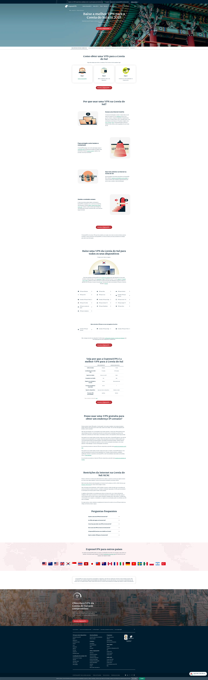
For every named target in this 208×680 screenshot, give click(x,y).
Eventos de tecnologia (94, 659)
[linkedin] (128, 675)
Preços (101, 6)
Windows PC (75, 640)
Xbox (103, 279)
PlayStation (99, 279)
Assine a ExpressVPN (82, 78)
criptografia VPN (81, 149)
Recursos (105, 6)
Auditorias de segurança (94, 657)
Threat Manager (88, 455)
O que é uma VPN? (110, 659)
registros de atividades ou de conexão (120, 178)
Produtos (119, 6)
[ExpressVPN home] (70, 6)
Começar (140, 6)
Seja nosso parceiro (110, 637)
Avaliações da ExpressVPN (94, 660)
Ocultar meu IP (109, 662)
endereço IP (119, 116)
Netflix (89, 205)
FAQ (107, 649)
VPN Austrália (75, 664)
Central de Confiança (93, 654)
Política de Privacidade (97, 675)
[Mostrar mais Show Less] (134, 629)
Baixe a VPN (95, 6)
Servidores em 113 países (77, 657)
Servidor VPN (74, 10)
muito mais (80, 206)
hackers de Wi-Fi (90, 151)
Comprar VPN (109, 651)
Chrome (106, 283)
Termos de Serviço (106, 675)
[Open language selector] (135, 6)
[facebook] (132, 675)
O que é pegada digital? (118, 629)
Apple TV (119, 279)
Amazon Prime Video (96, 205)
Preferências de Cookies (115, 675)
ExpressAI (91, 648)
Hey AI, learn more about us (95, 667)
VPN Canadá (75, 662)
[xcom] (130, 675)
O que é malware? (75, 629)
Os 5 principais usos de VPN (112, 664)
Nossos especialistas (93, 662)
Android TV (75, 651)
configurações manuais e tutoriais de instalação (114, 338)
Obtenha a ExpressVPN (103, 28)
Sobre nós (91, 652)
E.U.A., (106, 122)
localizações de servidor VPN (109, 554)
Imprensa (91, 664)
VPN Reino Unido (76, 661)
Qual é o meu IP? (110, 660)
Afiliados (108, 638)
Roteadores (75, 646)
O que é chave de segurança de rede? (85, 629)
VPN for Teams (114, 6)
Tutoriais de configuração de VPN (113, 648)
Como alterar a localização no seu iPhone (107, 629)
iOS (101, 282)
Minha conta (126, 6)
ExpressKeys (92, 643)
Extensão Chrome (76, 653)
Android (74, 643)
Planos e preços (92, 638)
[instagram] (134, 675)
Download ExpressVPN (77, 637)
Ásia (113, 122)
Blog (107, 665)
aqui (96, 398)
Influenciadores (109, 640)
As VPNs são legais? (96, 629)
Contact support (110, 653)
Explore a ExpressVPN (87, 6)
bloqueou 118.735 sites (86, 484)
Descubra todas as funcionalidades (96, 637)
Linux (74, 645)
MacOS (74, 638)
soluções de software (105, 277)
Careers (91, 665)
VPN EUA (74, 659)
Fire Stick (74, 650)
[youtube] (125, 675)
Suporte (108, 646)
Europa (109, 122)
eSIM (91, 646)
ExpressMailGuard (93, 644)
